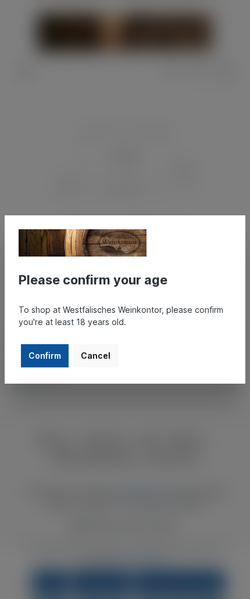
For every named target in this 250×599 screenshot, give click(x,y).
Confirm (44, 355)
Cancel (95, 355)
